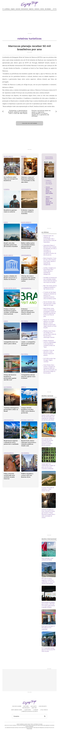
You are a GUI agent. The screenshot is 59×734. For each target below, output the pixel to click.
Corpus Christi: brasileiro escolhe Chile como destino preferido (28, 410)
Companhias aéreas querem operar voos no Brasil (28, 376)
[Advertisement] (29, 22)
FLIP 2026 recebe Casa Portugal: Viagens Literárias (49, 360)
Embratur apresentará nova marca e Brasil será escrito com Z (27, 311)
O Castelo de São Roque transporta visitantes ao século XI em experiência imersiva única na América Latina (49, 295)
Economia (6, 189)
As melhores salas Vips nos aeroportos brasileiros (11, 178)
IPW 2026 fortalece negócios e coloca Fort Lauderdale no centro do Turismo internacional (48, 581)
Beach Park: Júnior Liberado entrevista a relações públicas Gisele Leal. (28, 443)
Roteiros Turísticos (27, 420)
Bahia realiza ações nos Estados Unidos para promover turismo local (28, 245)
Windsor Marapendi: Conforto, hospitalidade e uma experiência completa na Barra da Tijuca (49, 344)
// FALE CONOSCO (44, 709)
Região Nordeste (26, 222)
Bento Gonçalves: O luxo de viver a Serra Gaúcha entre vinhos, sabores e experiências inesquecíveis (49, 261)
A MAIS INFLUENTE (43, 706)
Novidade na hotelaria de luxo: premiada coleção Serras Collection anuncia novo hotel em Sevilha (50, 280)
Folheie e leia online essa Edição (49, 182)
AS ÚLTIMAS (7, 8)
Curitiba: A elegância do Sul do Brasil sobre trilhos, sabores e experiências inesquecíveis (49, 271)
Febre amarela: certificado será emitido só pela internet (9, 476)
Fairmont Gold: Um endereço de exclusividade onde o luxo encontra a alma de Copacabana (49, 239)
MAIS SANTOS (34, 706)
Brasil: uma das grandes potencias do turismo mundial (10, 244)
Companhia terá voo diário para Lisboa (11, 342)
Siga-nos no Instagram (29, 123)
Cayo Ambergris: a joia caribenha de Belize (47, 559)
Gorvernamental (26, 189)
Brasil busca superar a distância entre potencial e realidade (11, 442)
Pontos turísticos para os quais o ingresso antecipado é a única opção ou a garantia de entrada (41, 113)
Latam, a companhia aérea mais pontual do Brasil (28, 343)
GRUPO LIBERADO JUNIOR (16, 709)
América (23, 387)
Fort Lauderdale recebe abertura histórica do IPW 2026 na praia (48, 649)
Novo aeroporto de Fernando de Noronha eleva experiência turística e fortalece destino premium (47, 442)
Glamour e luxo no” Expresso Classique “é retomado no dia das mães (28, 179)
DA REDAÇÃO (48, 8)
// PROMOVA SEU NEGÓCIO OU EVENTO (29, 711)
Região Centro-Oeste (10, 288)
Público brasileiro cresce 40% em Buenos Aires (27, 475)
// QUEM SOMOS (27, 709)
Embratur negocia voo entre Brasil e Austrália (27, 211)
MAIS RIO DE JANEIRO (16, 706)
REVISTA (42, 8)
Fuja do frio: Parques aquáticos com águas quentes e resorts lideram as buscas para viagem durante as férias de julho (49, 323)
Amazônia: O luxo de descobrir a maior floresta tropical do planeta (48, 353)
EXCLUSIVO (37, 8)
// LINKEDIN (35, 709)
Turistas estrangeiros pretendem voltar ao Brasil (11, 409)
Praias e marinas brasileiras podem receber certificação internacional (11, 311)
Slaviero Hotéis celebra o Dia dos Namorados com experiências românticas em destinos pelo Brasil (48, 417)
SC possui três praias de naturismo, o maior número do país (48, 489)
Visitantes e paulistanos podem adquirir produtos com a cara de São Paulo (17, 112)
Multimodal (24, 321)
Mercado (23, 156)
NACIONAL (18, 8)
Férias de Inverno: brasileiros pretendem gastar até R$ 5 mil (10, 377)
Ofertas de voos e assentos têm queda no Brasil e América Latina (28, 278)
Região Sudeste (8, 156)
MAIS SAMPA (26, 706)
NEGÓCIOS (31, 8)
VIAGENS (13, 8)
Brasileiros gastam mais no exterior (10, 211)
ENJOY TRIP (34, 707)
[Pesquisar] (56, 9)
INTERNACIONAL (24, 8)
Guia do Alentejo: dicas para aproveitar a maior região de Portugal (49, 303)
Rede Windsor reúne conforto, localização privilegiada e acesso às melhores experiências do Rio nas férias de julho (49, 312)
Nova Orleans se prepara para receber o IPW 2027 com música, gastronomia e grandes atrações (48, 605)
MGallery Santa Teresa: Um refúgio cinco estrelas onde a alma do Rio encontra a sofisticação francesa (49, 334)
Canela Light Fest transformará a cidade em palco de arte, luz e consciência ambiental (48, 466)
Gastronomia (8, 387)
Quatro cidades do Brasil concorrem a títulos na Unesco (10, 277)
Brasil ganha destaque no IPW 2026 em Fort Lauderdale (48, 627)
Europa (6, 222)
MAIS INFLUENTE (26, 707)
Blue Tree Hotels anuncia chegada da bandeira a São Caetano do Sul (50, 287)
